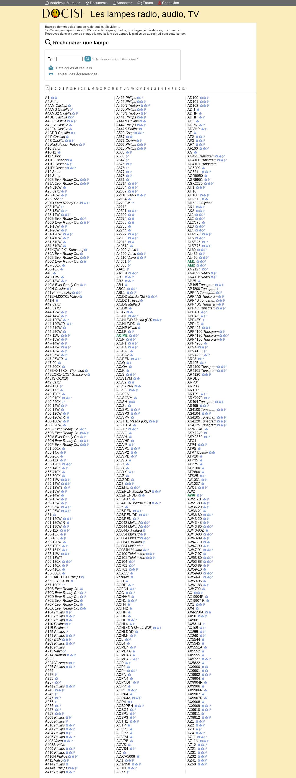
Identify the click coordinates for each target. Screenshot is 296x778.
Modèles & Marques (64, 3)
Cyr (184, 88)
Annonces (124, 3)
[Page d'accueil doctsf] (63, 18)
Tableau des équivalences (76, 74)
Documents (98, 3)
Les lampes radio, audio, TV (145, 14)
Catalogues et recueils (73, 68)
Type (52, 59)
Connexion (170, 3)
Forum (147, 3)
